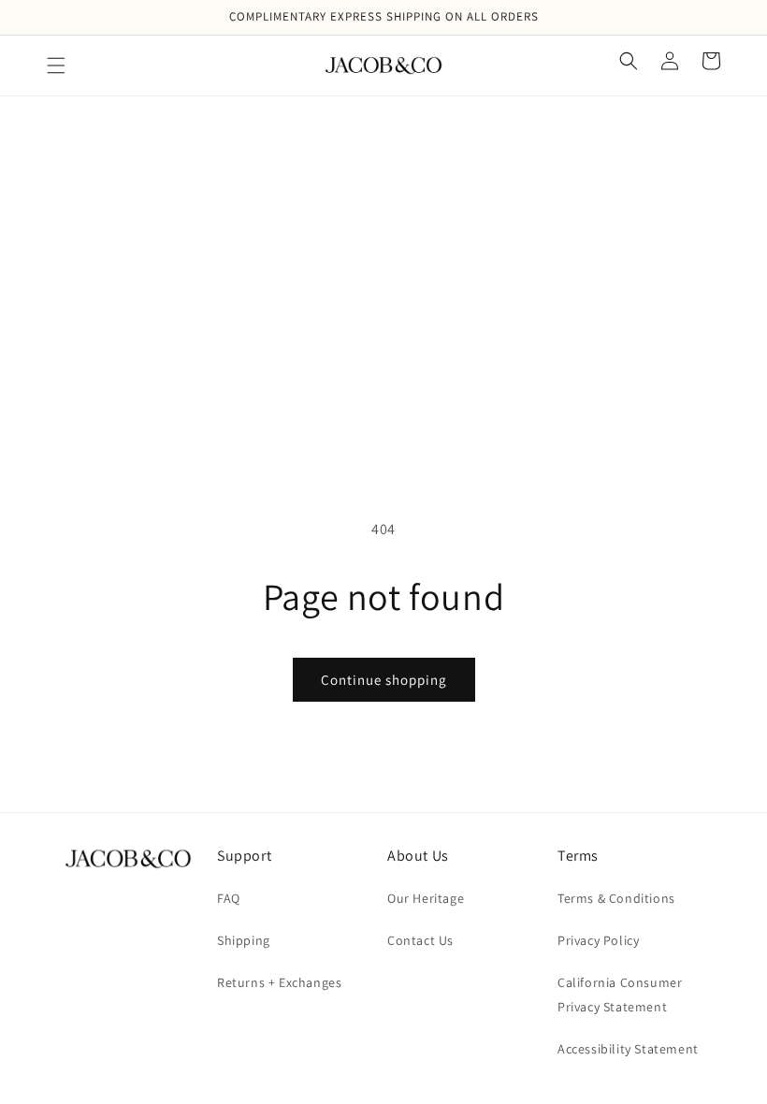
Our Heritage (425, 898)
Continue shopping (384, 680)
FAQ (228, 898)
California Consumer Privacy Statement (619, 994)
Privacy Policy (598, 940)
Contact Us (420, 940)
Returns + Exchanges (279, 982)
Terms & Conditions (616, 898)
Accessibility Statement (628, 1048)
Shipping (243, 940)
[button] (56, 65)
